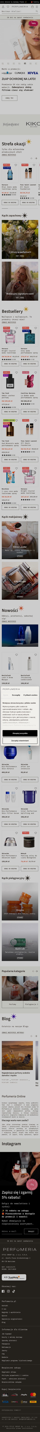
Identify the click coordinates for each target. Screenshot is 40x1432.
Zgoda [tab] (5, 695)
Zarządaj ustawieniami (20, 741)
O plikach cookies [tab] (30, 695)
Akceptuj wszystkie (20, 733)
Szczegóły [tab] (16, 695)
